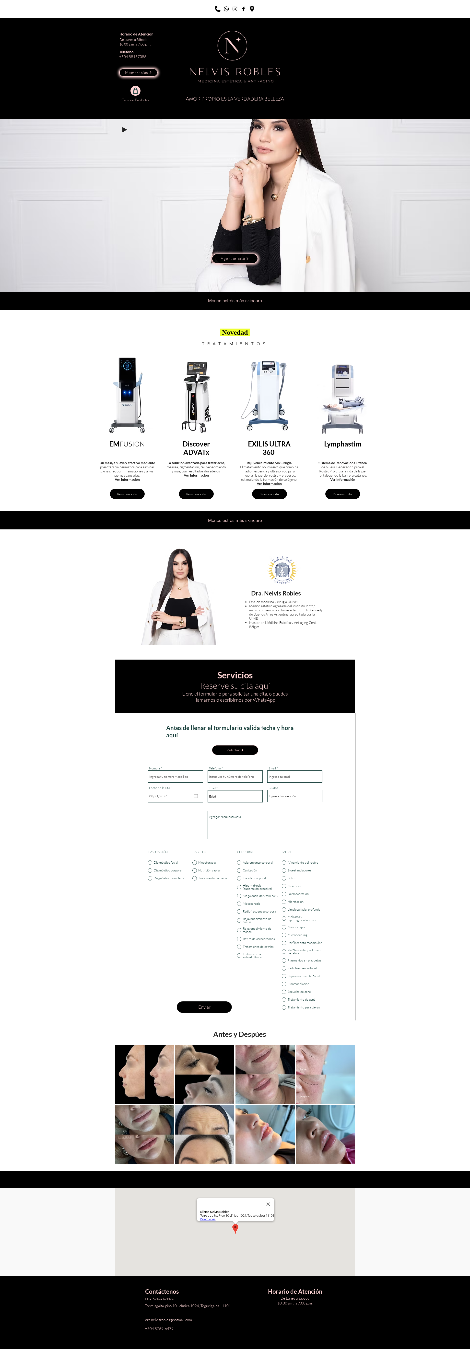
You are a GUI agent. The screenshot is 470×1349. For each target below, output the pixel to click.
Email (272, 768)
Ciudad (273, 787)
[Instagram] (235, 9)
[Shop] (135, 91)
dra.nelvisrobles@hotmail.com (168, 1319)
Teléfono (215, 768)
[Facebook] (243, 9)
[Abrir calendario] (196, 796)
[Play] (124, 129)
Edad (212, 788)
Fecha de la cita (161, 787)
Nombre (154, 768)
